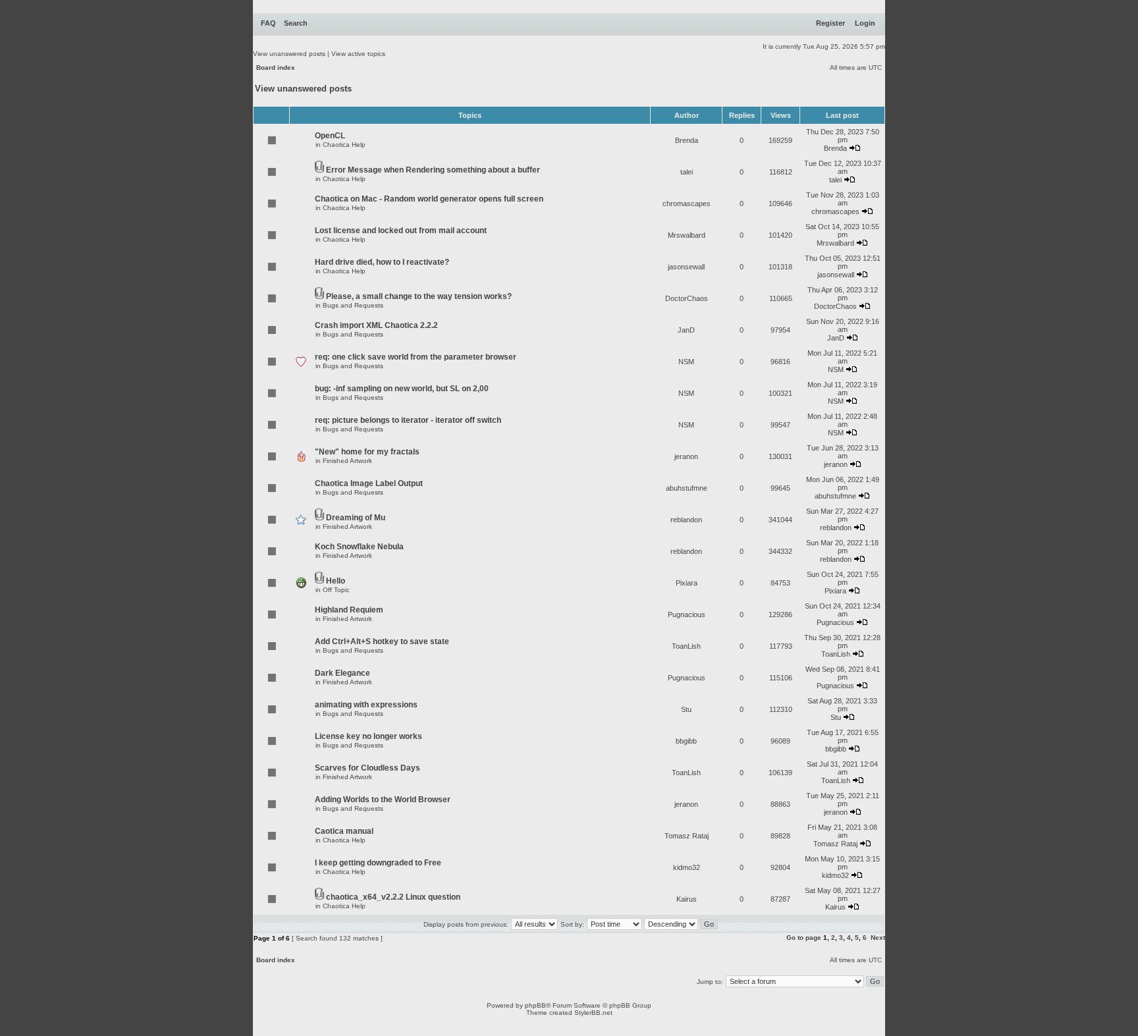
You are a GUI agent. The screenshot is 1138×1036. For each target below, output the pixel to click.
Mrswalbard (686, 235)
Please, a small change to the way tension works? (419, 296)
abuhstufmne (686, 488)
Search (296, 23)
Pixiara (686, 583)
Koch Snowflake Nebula (359, 546)
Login (865, 23)
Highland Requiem (349, 609)
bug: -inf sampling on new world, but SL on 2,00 (402, 388)
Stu (686, 709)
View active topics (358, 53)
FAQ (268, 23)
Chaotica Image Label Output (369, 483)
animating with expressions (366, 704)
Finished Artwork (347, 460)
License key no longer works (368, 736)
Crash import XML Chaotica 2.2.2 (376, 325)
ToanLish (686, 646)
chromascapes (687, 203)
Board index (275, 67)
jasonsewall (686, 267)
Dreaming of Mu (355, 517)
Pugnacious (686, 614)
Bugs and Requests (353, 305)
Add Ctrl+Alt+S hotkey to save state (382, 641)
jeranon (686, 456)
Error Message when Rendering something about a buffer (433, 170)
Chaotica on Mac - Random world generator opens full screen (429, 199)
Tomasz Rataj (686, 836)
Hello (335, 581)
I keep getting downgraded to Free (378, 862)
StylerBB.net (593, 1012)
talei (686, 172)
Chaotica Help (344, 144)
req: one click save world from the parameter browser (415, 357)
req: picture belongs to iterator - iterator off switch (408, 420)
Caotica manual (344, 831)
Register (830, 23)
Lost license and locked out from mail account (401, 230)
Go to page (803, 937)
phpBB (535, 1005)
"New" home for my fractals (367, 451)
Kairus (686, 899)
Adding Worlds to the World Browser (382, 799)
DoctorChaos (686, 298)
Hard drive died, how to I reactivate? (382, 262)
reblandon (686, 520)
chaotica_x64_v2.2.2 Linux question (393, 897)
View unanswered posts (289, 53)
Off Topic (336, 589)
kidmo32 (686, 867)
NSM (686, 362)
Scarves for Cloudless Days (367, 768)
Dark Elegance (342, 673)
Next (878, 937)
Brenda (686, 140)
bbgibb (686, 741)
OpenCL (330, 135)
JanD (686, 330)
